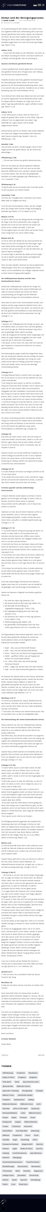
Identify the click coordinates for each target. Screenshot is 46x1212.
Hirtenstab (33, 1175)
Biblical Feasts (35, 1113)
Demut (5, 1180)
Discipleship (27, 1091)
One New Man (21, 1131)
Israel (32, 1117)
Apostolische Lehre (31, 1082)
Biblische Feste (27, 1104)
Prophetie (21, 1073)
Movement (35, 1166)
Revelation (33, 1073)
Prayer (5, 1117)
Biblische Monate (10, 1104)
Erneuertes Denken (10, 1144)
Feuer (36, 1135)
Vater (35, 1139)
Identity (39, 1144)
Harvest (6, 1157)
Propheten (17, 1135)
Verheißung (35, 1180)
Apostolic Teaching (11, 1091)
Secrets (39, 1148)
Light (15, 1148)
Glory (17, 1082)
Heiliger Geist (8, 1175)
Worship (6, 1108)
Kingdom (33, 1077)
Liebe (23, 1113)
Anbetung (35, 1131)
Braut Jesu (23, 1184)
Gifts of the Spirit (20, 1108)
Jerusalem (22, 1175)
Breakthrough (8, 1166)
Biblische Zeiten (23, 1086)
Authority (35, 1108)
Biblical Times (8, 1095)
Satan (14, 1180)
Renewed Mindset (10, 1113)
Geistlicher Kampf (25, 1095)
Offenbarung (8, 1073)
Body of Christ (8, 1077)
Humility (26, 1171)
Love (13, 1184)
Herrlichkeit (7, 1131)
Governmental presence (12, 1162)
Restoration (23, 1166)
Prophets (6, 1099)
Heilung (6, 1153)
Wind (18, 1171)
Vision (5, 1184)
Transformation (32, 1162)
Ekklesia (6, 1135)
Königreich (7, 1122)
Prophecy (22, 1077)
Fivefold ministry (19, 1153)
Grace (27, 1135)
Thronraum (7, 1171)
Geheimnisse (19, 1099)
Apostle (24, 1180)
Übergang (17, 1157)
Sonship (6, 1139)
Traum (5, 1126)
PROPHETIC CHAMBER (12, 23)
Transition (16, 1126)
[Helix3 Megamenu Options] (43, 5)
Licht (39, 1104)
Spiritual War (8, 1086)
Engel (14, 1117)
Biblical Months (31, 1122)
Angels (18, 1122)
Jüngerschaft (27, 1144)
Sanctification (36, 1153)
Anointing (25, 1139)
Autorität (28, 1126)
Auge (15, 1139)
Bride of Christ (26, 1148)
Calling (31, 1099)
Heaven (6, 1148)
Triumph (39, 1091)
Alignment (38, 1171)
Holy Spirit (7, 1082)
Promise (23, 1117)
